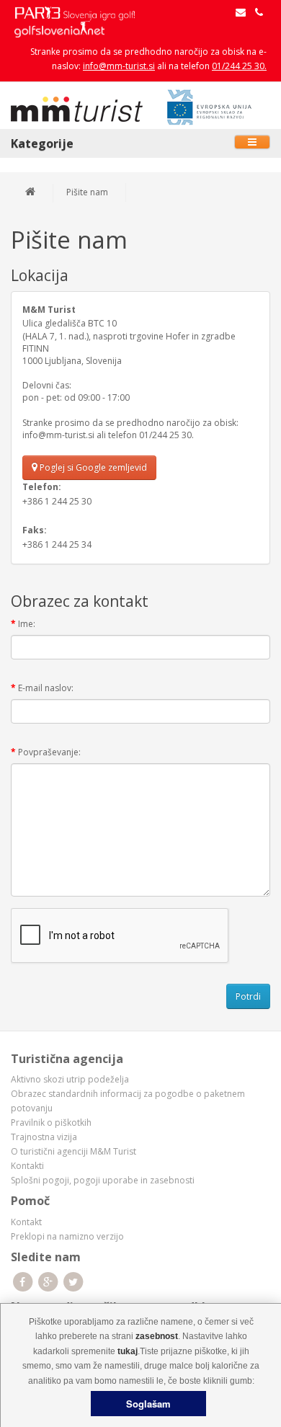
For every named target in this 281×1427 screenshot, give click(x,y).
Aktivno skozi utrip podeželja (70, 1079)
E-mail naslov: (45, 688)
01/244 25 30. (239, 66)
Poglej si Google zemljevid (92, 467)
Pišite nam (87, 192)
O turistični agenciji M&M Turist (73, 1151)
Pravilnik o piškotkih (51, 1122)
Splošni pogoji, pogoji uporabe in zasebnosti (103, 1180)
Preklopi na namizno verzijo (67, 1236)
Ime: (26, 624)
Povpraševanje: (49, 752)
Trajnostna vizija (44, 1137)
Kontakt (26, 1222)
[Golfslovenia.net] (59, 28)
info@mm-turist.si (119, 66)
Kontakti (27, 1166)
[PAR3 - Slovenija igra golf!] (81, 12)
